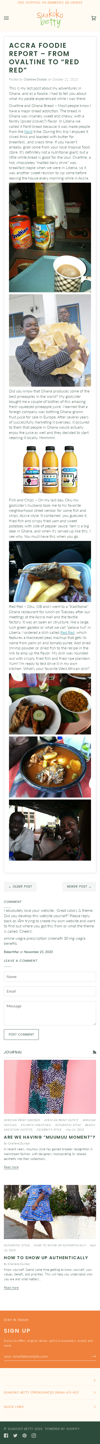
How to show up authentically (46, 1258)
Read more (11, 1167)
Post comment (21, 1034)
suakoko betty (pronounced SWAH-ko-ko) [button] (41, 1392)
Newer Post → (79, 886)
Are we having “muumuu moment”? (49, 1137)
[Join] (89, 1356)
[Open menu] (11, 18)
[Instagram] (34, 1435)
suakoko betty (20, 1429)
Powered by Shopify (62, 1429)
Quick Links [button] (14, 1407)
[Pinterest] (24, 1435)
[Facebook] (6, 1435)
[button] (50, 1380)
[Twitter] (15, 1435)
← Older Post (20, 886)
